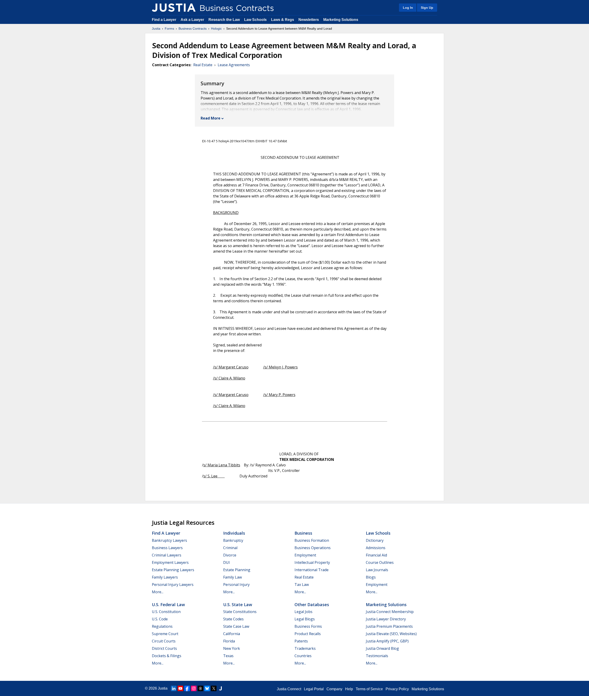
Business (303, 533)
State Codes (233, 619)
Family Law (232, 577)
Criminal (230, 547)
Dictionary (375, 540)
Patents (301, 641)
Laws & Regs (282, 20)
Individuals (234, 533)
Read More (210, 118)
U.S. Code (160, 619)
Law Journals (377, 569)
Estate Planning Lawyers (173, 569)
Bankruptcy (233, 540)
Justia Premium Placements (389, 626)
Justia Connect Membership (390, 611)
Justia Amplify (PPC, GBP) (387, 641)
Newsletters (308, 20)
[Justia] (174, 7)
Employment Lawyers (170, 562)
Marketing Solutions (340, 20)
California (231, 633)
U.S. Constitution (166, 611)
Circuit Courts (164, 641)
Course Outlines (380, 562)
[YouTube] (180, 688)
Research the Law (224, 20)
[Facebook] (187, 688)
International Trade (311, 569)
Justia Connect (289, 689)
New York (231, 648)
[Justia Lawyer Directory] (220, 688)
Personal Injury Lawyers (172, 584)
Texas (228, 655)
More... (157, 591)
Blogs (371, 577)
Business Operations (312, 547)
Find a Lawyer (164, 20)
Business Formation (311, 540)
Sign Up (427, 7)
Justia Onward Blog (382, 648)
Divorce (229, 555)
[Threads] (200, 688)
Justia (156, 28)
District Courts (164, 648)
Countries (303, 655)
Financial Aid (376, 555)
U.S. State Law (237, 604)
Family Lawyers (165, 577)
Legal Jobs (303, 611)
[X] (214, 688)
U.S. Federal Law (168, 604)
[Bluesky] (207, 688)
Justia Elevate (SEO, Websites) (391, 633)
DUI (226, 562)
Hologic (216, 28)
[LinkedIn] (173, 688)
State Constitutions (240, 611)
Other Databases (311, 604)
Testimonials (377, 655)
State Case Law (236, 626)
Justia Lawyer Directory (386, 619)
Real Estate (202, 64)
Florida (229, 641)
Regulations (162, 626)
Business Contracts (193, 28)
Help (349, 689)
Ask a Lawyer (193, 20)
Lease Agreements (234, 64)
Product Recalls (307, 633)
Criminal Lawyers (166, 555)
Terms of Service (369, 689)
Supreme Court (165, 633)
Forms (169, 28)
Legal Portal (314, 689)
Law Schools (255, 20)
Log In (408, 7)
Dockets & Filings (166, 655)
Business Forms (308, 626)
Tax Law (301, 584)
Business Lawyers (167, 547)
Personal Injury (236, 584)
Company (334, 689)
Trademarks (305, 648)
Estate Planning (236, 569)
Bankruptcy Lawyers (169, 540)
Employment (305, 555)
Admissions (375, 547)
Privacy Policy (397, 689)
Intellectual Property (312, 562)
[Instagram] (193, 688)
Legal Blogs (304, 619)
